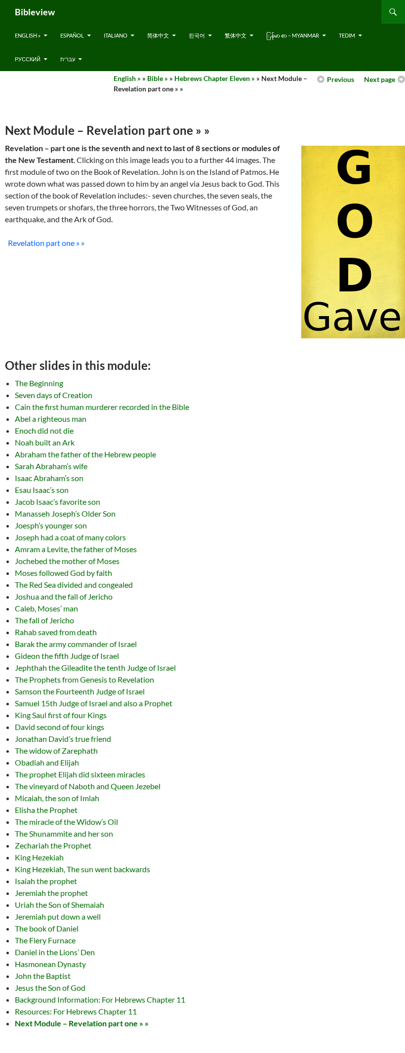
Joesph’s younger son (51, 525)
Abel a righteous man (50, 418)
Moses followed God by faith (63, 572)
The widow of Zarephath (56, 750)
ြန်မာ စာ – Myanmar (292, 35)
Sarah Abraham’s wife (51, 466)
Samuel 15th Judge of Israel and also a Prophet (93, 703)
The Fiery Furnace (45, 940)
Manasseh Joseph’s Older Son (65, 513)
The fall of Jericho (44, 620)
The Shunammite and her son (64, 833)
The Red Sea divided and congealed (74, 584)
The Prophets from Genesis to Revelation (84, 679)
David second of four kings (59, 726)
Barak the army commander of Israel (76, 643)
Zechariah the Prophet (53, 845)
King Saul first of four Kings (61, 715)
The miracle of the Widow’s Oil (66, 821)
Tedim (347, 35)
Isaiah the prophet (46, 881)
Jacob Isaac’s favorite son (57, 501)
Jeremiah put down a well (58, 916)
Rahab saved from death (56, 632)
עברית (67, 59)
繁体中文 (235, 35)
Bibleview (35, 11)
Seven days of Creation (53, 395)
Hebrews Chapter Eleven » (214, 78)
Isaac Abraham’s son (49, 478)
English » (27, 35)
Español (72, 35)
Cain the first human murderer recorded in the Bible (102, 406)
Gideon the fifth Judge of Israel (67, 655)
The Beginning (39, 383)
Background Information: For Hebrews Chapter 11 (100, 999)
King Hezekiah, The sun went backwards (82, 869)
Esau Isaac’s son (42, 489)
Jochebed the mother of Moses (67, 561)
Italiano (115, 35)
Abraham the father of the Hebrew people (85, 454)
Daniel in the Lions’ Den (55, 952)
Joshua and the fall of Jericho (64, 596)
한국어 (197, 35)
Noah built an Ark (45, 442)
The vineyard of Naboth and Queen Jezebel (88, 786)
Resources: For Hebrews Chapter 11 (76, 1011)
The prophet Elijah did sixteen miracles (80, 774)
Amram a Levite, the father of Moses (76, 549)
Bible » (157, 78)
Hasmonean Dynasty (50, 964)
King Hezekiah (39, 857)
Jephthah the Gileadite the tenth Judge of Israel (95, 667)
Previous (340, 79)
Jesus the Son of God (50, 987)
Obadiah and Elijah (47, 762)
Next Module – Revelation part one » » (82, 1023)
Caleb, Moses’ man (46, 608)
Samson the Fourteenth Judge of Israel (80, 691)
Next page (379, 79)
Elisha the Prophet (46, 809)
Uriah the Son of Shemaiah (59, 904)
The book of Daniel (47, 928)
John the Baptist (43, 975)
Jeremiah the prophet (51, 892)
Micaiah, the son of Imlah (57, 798)
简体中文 (158, 35)
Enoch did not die (44, 430)
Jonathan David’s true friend (63, 738)
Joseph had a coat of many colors (70, 537)
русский (27, 59)
